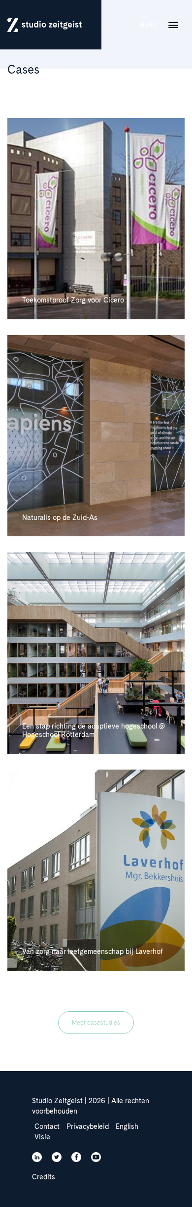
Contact (47, 1126)
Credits (43, 1177)
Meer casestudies (96, 1022)
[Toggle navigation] (173, 24)
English (127, 1126)
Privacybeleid (87, 1126)
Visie (42, 1137)
